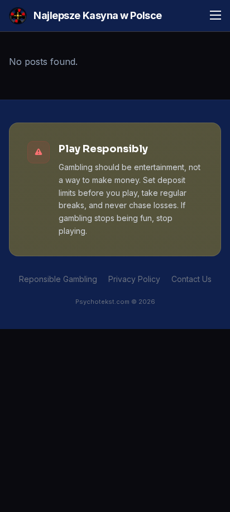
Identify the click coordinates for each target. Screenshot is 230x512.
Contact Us (191, 279)
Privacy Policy (134, 279)
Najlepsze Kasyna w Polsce (97, 15)
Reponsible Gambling (58, 279)
